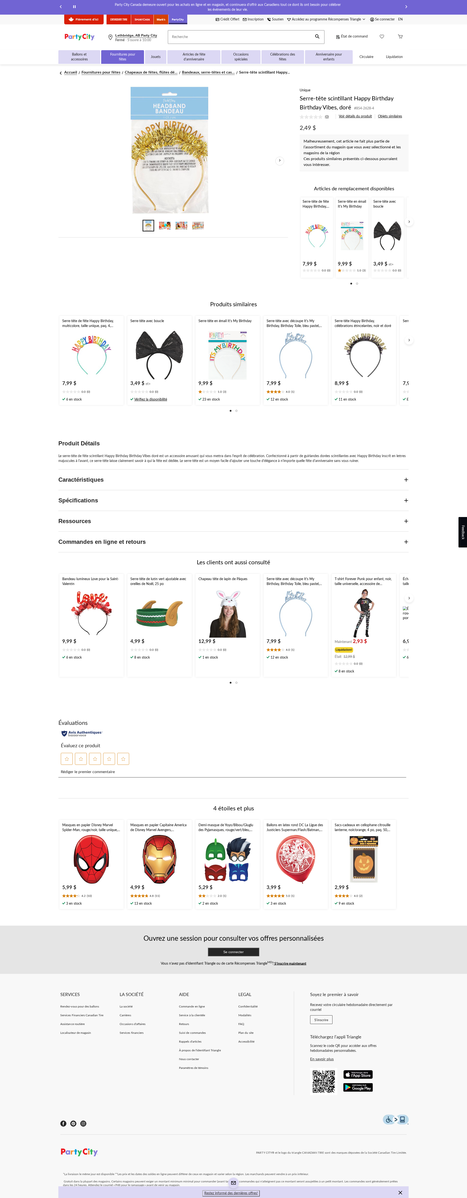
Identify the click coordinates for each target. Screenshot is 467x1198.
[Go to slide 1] (148, 225)
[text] (317, 271)
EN (400, 19)
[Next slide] (406, 7)
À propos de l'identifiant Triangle (200, 1050)
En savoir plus (322, 1059)
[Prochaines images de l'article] (279, 161)
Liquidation (394, 57)
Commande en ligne (192, 1006)
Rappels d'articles (190, 1041)
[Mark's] (161, 19)
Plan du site (245, 1032)
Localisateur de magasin (75, 1032)
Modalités (244, 1015)
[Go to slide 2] (165, 225)
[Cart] (400, 37)
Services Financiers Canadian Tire (81, 1015)
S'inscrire (321, 1020)
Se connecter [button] (385, 19)
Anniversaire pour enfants (329, 57)
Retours (184, 1024)
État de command (354, 36)
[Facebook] (63, 1124)
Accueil (70, 72)
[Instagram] (83, 1124)
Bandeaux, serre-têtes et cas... (208, 72)
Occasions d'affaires (132, 1024)
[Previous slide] (60, 7)
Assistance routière (72, 1024)
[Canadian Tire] (119, 19)
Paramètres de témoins (193, 1067)
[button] (317, 37)
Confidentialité (248, 1006)
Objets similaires (390, 116)
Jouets (156, 57)
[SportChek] (142, 19)
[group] (363, 649)
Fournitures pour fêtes (122, 57)
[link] (316, 117)
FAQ (241, 1024)
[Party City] (178, 19)
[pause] (74, 7)
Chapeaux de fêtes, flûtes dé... (151, 72)
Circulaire (366, 57)
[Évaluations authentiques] (82, 733)
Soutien (278, 19)
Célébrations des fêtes (282, 57)
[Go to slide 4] (198, 225)
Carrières (125, 1015)
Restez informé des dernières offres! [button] (231, 1193)
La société (126, 1006)
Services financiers (132, 1032)
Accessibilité (246, 1041)
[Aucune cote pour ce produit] (312, 117)
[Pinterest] (73, 1124)
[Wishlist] (381, 37)
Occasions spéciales (241, 57)
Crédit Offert (229, 19)
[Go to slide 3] (181, 225)
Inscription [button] (256, 19)
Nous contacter (189, 1059)
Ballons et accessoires (79, 57)
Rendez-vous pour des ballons (79, 1006)
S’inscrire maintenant (290, 963)
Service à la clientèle (192, 1015)
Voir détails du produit (355, 116)
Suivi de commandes (192, 1032)
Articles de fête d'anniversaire (194, 57)
